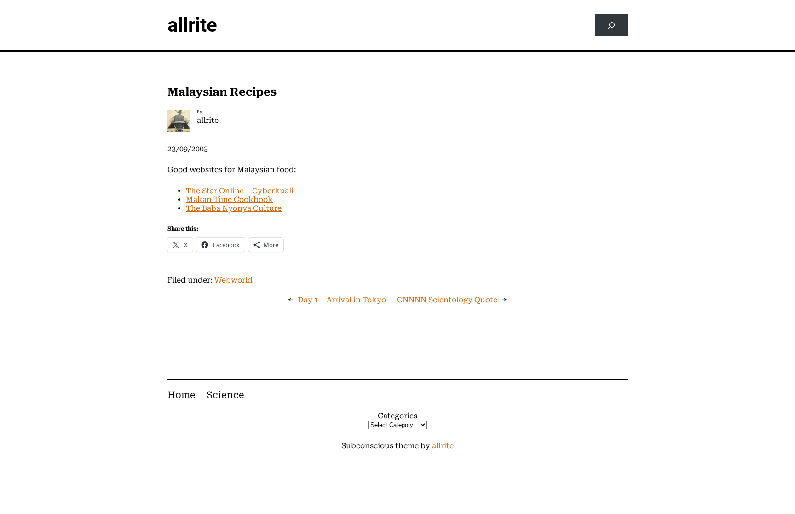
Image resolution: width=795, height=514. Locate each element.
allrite (192, 25)
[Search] (611, 25)
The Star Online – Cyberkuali (240, 190)
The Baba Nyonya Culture (234, 208)
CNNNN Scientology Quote (447, 299)
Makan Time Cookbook (229, 199)
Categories (397, 415)
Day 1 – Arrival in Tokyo (342, 299)
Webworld (233, 280)
